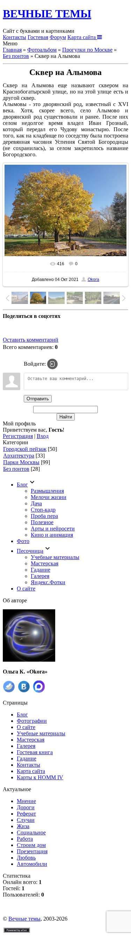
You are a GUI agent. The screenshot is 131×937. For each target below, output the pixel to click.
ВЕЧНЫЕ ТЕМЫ (47, 13)
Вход (43, 436)
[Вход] (52, 364)
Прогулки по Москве (87, 50)
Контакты (14, 37)
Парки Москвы (21, 462)
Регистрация (18, 436)
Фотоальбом (42, 50)
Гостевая (38, 37)
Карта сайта (82, 37)
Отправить (38, 398)
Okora (93, 279)
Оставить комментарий (30, 340)
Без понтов (16, 56)
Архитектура (18, 456)
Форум (58, 37)
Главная (12, 50)
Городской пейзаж (24, 449)
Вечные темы (24, 919)
